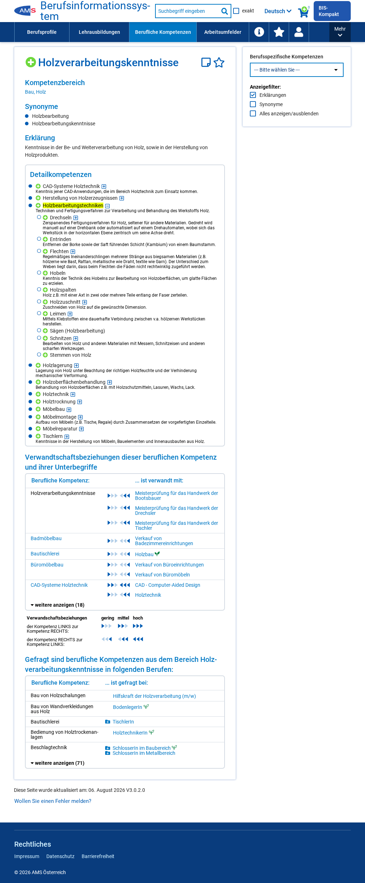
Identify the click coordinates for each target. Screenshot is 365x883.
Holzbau (144, 554)
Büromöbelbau (47, 565)
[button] (340, 32)
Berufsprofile (42, 32)
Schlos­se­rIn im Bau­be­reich (142, 748)
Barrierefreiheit (98, 856)
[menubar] (171, 32)
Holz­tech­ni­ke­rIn (130, 732)
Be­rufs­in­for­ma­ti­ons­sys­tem (95, 11)
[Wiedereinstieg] (299, 32)
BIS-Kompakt (329, 11)
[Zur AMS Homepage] (27, 11)
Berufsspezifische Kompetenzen (286, 56)
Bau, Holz (35, 92)
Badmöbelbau (46, 538)
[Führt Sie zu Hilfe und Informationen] (259, 32)
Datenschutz (60, 856)
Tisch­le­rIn (123, 721)
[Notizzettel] (207, 62)
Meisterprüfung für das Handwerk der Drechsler (176, 510)
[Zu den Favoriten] (279, 32)
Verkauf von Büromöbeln (162, 575)
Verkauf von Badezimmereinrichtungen (164, 540)
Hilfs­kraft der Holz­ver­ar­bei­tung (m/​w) (154, 696)
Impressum (26, 856)
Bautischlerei (45, 554)
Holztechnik (148, 595)
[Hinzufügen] (31, 59)
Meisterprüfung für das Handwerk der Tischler (176, 525)
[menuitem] (41, 32)
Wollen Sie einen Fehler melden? (52, 801)
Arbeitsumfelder (222, 32)
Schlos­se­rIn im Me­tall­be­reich (144, 753)
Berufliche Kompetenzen (163, 32)
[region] (125, 87)
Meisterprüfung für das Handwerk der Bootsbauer (176, 495)
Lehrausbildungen (99, 32)
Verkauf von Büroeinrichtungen (169, 565)
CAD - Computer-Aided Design (167, 585)
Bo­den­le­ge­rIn (127, 707)
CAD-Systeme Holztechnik (59, 585)
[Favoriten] (219, 62)
